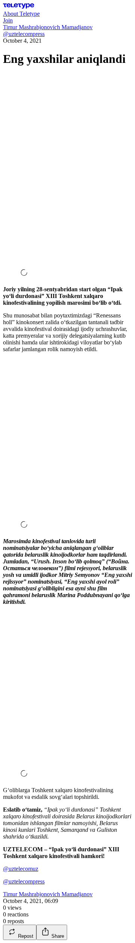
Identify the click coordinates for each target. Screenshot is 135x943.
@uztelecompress (24, 881)
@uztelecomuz (20, 869)
